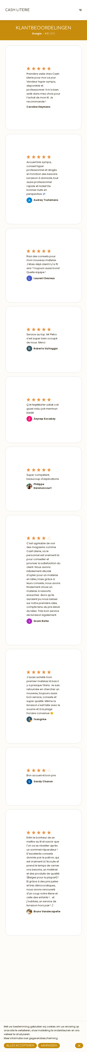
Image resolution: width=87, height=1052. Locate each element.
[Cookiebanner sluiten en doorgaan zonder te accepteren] (79, 1045)
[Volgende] (80, 10)
